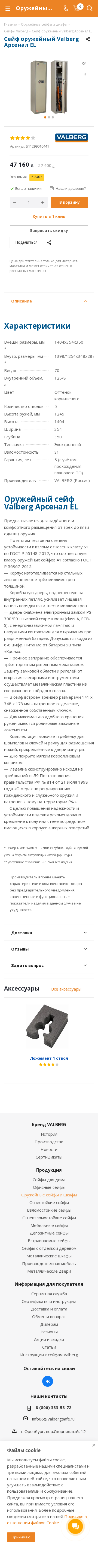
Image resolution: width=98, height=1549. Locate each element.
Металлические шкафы (49, 1255)
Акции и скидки (49, 1339)
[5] (33, 138)
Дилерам (49, 1324)
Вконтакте (47, 1381)
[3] (23, 138)
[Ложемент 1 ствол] (49, 1026)
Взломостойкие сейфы (49, 1210)
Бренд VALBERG (49, 1125)
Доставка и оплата (49, 1309)
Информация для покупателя (49, 1284)
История (49, 1134)
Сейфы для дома (49, 1179)
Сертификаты (49, 1157)
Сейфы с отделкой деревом (49, 1248)
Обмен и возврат (49, 1316)
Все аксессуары (66, 989)
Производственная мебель (49, 1263)
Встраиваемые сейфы (49, 1240)
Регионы (49, 1331)
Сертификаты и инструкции (49, 1301)
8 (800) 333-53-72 (53, 1407)
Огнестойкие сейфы (49, 1202)
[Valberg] (71, 137)
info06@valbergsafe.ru (53, 1419)
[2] (17, 138)
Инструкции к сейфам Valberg (49, 1354)
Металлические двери (49, 1271)
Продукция (49, 1170)
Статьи (49, 1347)
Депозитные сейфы (49, 1233)
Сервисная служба (49, 1293)
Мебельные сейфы (49, 1225)
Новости (49, 1149)
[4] (28, 138)
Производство (49, 1141)
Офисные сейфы (49, 1187)
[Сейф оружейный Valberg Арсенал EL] (49, 87)
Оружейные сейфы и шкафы (49, 1194)
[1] (12, 138)
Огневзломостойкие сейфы (49, 1217)
